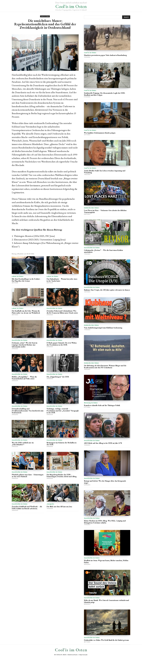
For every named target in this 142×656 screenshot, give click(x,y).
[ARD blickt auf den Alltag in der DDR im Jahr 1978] (107, 425)
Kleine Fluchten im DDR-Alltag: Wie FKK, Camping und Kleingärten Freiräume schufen (105, 522)
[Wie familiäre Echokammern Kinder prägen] (107, 115)
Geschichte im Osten (54, 308)
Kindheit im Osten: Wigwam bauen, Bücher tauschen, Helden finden (106, 561)
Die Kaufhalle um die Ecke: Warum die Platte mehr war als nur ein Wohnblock (26, 312)
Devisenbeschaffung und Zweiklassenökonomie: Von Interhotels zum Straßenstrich (27, 411)
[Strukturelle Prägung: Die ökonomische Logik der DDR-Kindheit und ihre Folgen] (107, 75)
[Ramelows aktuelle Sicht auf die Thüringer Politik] (107, 387)
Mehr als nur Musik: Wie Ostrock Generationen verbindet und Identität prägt (106, 601)
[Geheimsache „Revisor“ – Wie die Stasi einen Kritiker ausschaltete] (107, 232)
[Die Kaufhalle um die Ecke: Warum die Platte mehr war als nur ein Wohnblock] (28, 297)
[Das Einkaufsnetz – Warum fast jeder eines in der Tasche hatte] (63, 265)
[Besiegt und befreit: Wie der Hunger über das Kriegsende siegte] (107, 463)
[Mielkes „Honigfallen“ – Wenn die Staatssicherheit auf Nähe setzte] (28, 363)
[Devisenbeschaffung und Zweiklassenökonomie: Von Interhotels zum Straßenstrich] (28, 395)
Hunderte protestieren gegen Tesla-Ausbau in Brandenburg (105, 55)
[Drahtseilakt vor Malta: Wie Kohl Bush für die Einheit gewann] (107, 622)
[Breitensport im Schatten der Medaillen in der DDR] (63, 429)
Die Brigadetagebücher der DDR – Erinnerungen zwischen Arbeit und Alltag (62, 475)
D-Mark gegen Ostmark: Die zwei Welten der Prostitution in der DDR (62, 344)
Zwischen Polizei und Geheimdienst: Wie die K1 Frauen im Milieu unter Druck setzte (62, 312)
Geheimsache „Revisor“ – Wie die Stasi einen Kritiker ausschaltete (103, 251)
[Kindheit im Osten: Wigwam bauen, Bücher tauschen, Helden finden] (107, 542)
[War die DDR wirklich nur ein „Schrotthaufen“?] (28, 429)
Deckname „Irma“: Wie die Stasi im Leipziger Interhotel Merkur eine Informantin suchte (24, 345)
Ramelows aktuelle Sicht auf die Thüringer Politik (102, 405)
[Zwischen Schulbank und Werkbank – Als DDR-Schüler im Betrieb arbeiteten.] (28, 492)
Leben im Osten (17, 276)
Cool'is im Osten (45, 16)
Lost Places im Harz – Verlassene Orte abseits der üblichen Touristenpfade (105, 211)
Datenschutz (73, 654)
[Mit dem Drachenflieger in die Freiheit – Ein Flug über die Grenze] (28, 265)
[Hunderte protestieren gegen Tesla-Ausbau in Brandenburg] (107, 37)
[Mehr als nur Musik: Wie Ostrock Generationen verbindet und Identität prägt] (107, 582)
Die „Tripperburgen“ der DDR (58, 377)
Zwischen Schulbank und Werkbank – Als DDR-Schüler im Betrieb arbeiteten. (27, 507)
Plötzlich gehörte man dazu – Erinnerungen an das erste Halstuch (27, 475)
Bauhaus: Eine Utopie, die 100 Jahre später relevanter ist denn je (107, 290)
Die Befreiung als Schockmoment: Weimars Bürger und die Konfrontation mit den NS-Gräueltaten (105, 366)
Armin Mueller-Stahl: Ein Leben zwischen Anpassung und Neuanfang (104, 171)
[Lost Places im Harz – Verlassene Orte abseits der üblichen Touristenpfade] (107, 192)
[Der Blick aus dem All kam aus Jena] (63, 492)
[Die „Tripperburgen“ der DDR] (63, 363)
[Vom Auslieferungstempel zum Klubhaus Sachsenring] (107, 310)
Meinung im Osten (91, 403)
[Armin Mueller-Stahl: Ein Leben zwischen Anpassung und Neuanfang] (107, 152)
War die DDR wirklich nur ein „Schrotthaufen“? (23, 443)
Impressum (83, 654)
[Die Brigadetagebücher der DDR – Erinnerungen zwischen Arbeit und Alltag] (63, 461)
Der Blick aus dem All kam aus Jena (59, 506)
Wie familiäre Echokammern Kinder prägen (99, 133)
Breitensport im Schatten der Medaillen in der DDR (61, 443)
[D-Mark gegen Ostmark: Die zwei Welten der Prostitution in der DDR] (63, 329)
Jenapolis (50, 504)
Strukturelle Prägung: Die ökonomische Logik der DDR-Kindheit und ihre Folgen (104, 94)
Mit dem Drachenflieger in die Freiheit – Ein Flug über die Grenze (26, 280)
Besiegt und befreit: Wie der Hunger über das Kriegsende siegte (105, 482)
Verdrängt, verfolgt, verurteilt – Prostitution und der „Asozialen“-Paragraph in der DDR (63, 411)
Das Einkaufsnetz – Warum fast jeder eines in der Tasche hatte (62, 280)
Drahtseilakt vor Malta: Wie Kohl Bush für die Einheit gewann (106, 640)
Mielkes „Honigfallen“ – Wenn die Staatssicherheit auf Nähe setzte (24, 378)
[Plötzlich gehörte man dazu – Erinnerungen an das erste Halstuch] (28, 461)
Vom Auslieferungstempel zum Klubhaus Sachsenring (103, 328)
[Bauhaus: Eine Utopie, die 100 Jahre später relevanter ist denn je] (107, 272)
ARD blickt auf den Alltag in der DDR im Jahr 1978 (103, 443)
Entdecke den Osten (91, 208)
